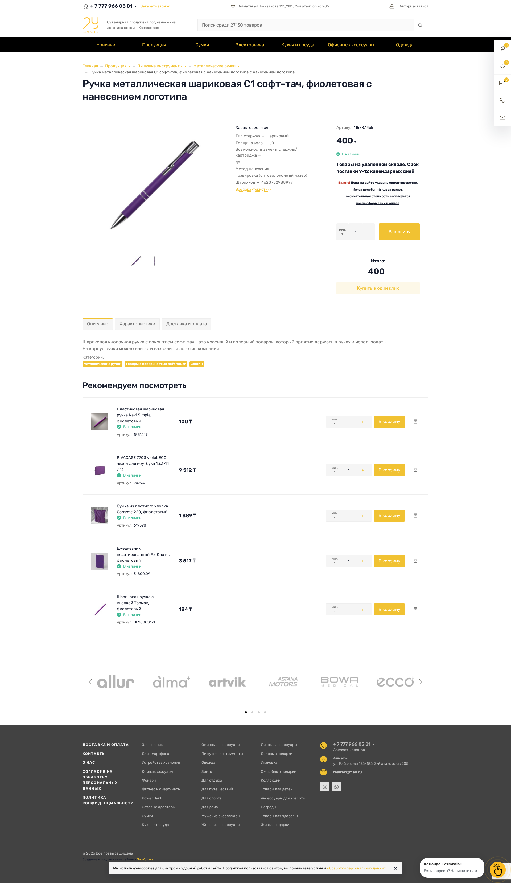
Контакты (94, 753)
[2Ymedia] (90, 25)
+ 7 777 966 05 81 (111, 6)
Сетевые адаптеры (158, 807)
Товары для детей (276, 789)
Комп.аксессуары (157, 771)
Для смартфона (155, 753)
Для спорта (211, 798)
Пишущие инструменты (222, 753)
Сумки (147, 816)
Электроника (153, 744)
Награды (268, 807)
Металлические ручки (102, 364)
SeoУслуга (145, 859)
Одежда (208, 762)
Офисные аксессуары (220, 744)
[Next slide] (420, 681)
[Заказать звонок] (502, 100)
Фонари (149, 780)
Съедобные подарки (278, 771)
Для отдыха (211, 780)
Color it (197, 364)
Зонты (207, 771)
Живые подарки (275, 825)
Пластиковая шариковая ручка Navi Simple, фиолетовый (140, 415)
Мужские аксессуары (220, 816)
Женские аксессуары (220, 825)
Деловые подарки (276, 753)
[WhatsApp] (336, 786)
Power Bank (152, 798)
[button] (502, 48)
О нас (89, 762)
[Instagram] (324, 786)
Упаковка (269, 762)
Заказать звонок (155, 6)
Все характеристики (253, 189)
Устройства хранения (161, 762)
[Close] (395, 868)
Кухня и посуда (155, 825)
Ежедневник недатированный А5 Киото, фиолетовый (143, 554)
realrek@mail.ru (347, 772)
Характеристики (137, 323)
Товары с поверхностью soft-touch (156, 364)
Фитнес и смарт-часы (161, 789)
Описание (97, 323)
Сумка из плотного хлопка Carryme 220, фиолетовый (142, 509)
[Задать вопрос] (502, 117)
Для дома (209, 807)
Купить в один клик (378, 288)
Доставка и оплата (186, 323)
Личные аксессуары (279, 744)
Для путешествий (217, 789)
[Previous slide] (90, 681)
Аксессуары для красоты (283, 798)
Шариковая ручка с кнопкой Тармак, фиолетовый (135, 602)
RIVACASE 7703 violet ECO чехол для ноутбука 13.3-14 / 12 (143, 463)
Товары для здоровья (280, 816)
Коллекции (270, 780)
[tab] (246, 712)
